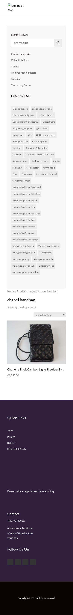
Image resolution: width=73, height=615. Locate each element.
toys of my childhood (46, 174)
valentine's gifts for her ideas (26, 193)
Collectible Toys (20, 60)
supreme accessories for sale (40, 154)
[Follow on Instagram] (33, 562)
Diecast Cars (49, 121)
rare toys (17, 148)
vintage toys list (46, 265)
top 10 (56, 161)
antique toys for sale (42, 108)
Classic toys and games (23, 115)
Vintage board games (48, 246)
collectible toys (46, 115)
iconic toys (18, 135)
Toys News (27, 174)
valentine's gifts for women (25, 239)
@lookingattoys (20, 108)
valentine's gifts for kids (24, 220)
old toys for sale (20, 141)
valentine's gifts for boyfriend (27, 187)
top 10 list (17, 167)
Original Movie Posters (23, 72)
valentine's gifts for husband (26, 213)
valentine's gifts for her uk (25, 200)
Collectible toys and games (25, 121)
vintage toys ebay (21, 259)
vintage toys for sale (43, 259)
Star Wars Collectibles (36, 148)
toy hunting (49, 167)
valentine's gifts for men (24, 226)
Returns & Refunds (16, 449)
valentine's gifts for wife (24, 233)
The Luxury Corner (21, 85)
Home (11, 291)
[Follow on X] (18, 562)
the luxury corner (40, 161)
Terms (10, 430)
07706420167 (18, 520)
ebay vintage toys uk (22, 128)
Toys (15, 174)
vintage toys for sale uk (23, 265)
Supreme (16, 78)
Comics (15, 66)
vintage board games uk (24, 252)
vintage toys (45, 252)
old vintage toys (39, 141)
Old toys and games (45, 135)
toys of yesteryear (21, 180)
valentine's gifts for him (24, 206)
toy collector (33, 167)
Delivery (11, 442)
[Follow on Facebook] (10, 562)
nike (30, 135)
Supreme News (20, 161)
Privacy (11, 436)
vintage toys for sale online (25, 272)
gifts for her (42, 128)
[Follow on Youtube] (25, 562)
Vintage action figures (23, 246)
